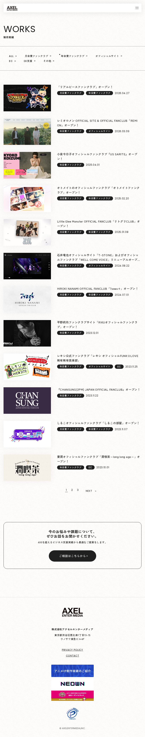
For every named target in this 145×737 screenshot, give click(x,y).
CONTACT (72, 655)
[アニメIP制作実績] (72, 674)
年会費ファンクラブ (72, 56)
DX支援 (28, 61)
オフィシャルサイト (107, 56)
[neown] (72, 686)
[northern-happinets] (72, 698)
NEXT (89, 491)
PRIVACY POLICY (72, 650)
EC (11, 61)
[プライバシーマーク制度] (72, 717)
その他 (47, 61)
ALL (11, 56)
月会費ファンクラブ (36, 56)
